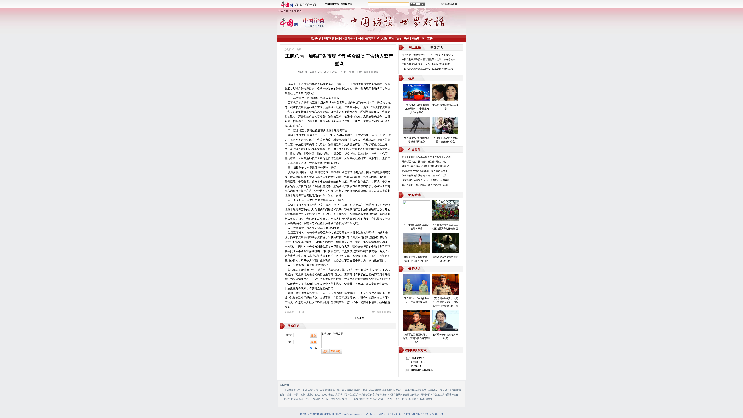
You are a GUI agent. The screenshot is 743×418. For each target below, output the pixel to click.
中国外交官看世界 (368, 38)
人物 (384, 38)
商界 (391, 38)
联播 (406, 38)
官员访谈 (316, 38)
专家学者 (329, 38)
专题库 (416, 38)
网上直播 (427, 38)
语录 (399, 38)
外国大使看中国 (345, 38)
